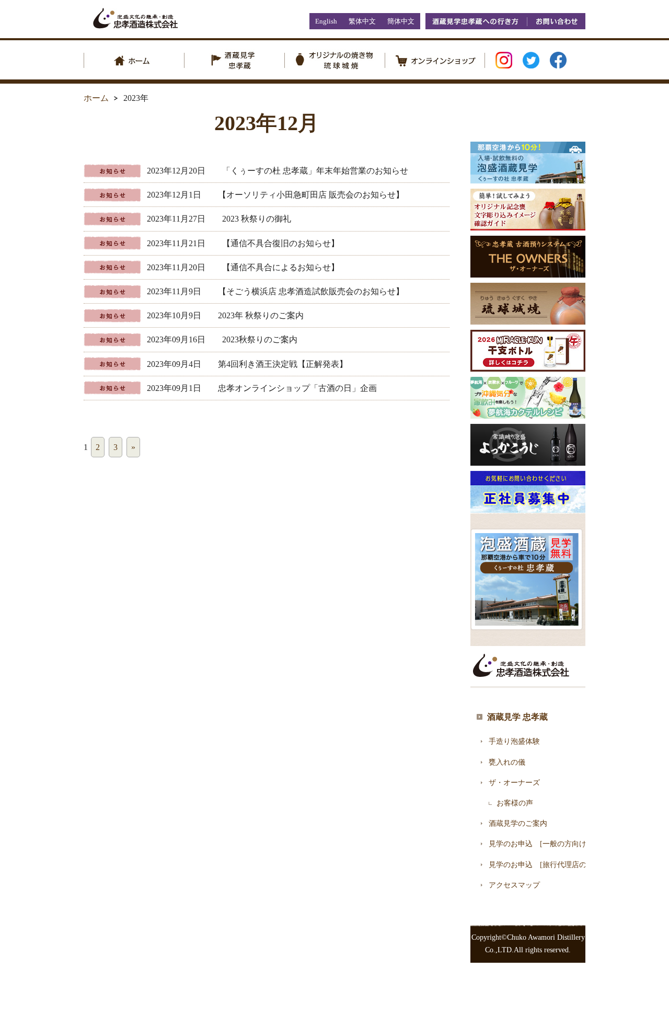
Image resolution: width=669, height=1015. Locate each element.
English (326, 21)
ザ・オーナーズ (514, 783)
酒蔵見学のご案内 (518, 823)
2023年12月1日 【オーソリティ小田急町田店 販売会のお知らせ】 (275, 194)
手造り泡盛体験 (514, 741)
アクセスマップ (514, 885)
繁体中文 (362, 21)
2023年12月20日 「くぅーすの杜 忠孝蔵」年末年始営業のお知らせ (277, 170)
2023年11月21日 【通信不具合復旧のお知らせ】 (243, 243)
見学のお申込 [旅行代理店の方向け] (550, 865)
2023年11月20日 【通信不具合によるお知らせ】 (243, 267)
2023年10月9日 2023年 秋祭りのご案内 (225, 315)
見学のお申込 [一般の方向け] (539, 844)
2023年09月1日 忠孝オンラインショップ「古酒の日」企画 (262, 388)
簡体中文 (400, 21)
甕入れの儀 (507, 762)
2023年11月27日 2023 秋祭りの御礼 (219, 218)
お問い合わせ (556, 21)
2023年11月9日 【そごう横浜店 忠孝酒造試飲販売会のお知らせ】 (275, 291)
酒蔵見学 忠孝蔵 (517, 716)
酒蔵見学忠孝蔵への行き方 (476, 21)
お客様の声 (515, 803)
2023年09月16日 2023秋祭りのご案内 (222, 339)
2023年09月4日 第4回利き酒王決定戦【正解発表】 (247, 364)
